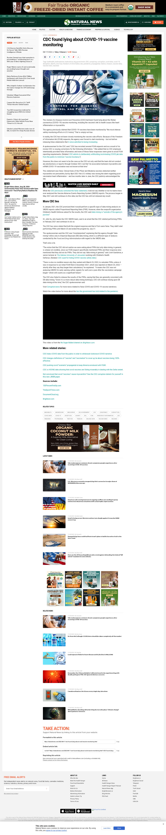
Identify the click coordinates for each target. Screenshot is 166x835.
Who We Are (74, 778)
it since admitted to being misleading (82, 142)
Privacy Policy (74, 799)
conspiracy (93, 62)
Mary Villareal (60, 52)
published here (68, 820)
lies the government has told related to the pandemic (97, 291)
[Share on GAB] (64, 57)
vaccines (56, 66)
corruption (101, 62)
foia (60, 64)
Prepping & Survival (102, 29)
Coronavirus (52, 35)
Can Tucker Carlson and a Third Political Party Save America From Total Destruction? (13, 219)
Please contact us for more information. (55, 760)
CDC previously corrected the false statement (69, 191)
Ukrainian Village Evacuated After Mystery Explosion (18, 96)
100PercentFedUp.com (52, 385)
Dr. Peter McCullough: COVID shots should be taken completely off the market (95, 636)
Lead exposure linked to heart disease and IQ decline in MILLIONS (90, 654)
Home (4, 16)
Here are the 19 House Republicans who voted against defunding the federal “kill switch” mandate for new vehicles (95, 555)
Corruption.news (53, 287)
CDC (87, 62)
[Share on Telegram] (59, 57)
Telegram (136, 783)
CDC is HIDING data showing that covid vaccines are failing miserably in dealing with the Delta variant (83, 370)
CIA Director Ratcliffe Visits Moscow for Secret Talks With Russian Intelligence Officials (20, 50)
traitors (103, 64)
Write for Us (74, 788)
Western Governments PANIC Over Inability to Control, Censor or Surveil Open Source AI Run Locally (30, 202)
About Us (146, 16)
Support (72, 786)
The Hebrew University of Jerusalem (71, 255)
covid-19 (117, 62)
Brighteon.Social (138, 781)
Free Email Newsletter (77, 783)
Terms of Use (74, 801)
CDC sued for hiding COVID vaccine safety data (76, 258)
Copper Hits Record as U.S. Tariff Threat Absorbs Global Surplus (18, 103)
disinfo (53, 64)
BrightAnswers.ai (121, 16)
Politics (42, 29)
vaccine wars (47, 66)
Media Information (76, 791)
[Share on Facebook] (50, 57)
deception (46, 64)
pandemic (87, 64)
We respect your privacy (11, 793)
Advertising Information (77, 793)
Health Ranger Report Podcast (111, 786)
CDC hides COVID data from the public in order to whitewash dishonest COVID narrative (77, 354)
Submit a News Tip (76, 796)
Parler (135, 786)
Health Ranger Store (108, 783)
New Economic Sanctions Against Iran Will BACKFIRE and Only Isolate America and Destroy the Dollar (30, 235)
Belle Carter (80, 497)
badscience (69, 62)
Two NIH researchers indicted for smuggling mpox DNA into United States (18, 112)
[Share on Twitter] (54, 57)
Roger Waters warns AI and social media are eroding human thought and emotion (21, 69)
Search (161, 16)
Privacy (51, 817)
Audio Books (41, 16)
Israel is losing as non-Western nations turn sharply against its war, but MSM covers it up (93, 519)
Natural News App (107, 788)
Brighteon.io (136, 778)
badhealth (50, 62)
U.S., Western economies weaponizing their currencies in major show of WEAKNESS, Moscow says (92, 482)
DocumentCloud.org (50, 394)
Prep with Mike (21, 16)
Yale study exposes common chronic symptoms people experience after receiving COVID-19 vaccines (92, 464)
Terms (56, 817)
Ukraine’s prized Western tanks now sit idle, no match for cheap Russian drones (21, 130)
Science (117, 29)
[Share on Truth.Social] (69, 57)
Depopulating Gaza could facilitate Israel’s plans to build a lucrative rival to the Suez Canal (95, 537)
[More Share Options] (78, 57)
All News (105, 781)
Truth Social (136, 788)
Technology (128, 29)
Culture (52, 29)
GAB (134, 799)
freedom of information (71, 64)
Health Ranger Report (13, 179)
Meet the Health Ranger (77, 781)
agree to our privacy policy (56, 830)
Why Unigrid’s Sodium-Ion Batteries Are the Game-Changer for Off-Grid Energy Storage (21, 88)
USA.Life (135, 801)
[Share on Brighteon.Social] (45, 57)
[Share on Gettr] (73, 57)
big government (79, 62)
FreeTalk (135, 793)
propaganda (95, 64)
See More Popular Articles (21, 142)
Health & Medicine (66, 29)
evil (57, 64)
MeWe (135, 796)
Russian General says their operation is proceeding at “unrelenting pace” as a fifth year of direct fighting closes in (20, 59)
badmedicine (59, 62)
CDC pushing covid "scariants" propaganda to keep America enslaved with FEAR (74, 365)
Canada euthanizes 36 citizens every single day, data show (88, 691)
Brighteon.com (48, 399)
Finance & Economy (84, 29)
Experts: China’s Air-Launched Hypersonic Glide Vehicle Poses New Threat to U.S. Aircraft (20, 121)
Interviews (32, 16)
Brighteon (11, 16)
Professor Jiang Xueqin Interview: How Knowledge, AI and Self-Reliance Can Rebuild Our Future (12, 235)
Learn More (106, 828)
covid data (109, 62)
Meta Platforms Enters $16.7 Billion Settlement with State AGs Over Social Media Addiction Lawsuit (21, 78)
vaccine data (117, 64)
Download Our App (135, 16)
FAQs (153, 16)
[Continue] (46, 788)
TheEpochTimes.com (51, 390)
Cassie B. (79, 461)
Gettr (134, 791)
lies (82, 64)
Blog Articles (106, 793)
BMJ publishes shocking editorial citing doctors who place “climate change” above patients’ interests (93, 710)
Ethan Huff (79, 479)
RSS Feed (105, 796)
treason (109, 64)
